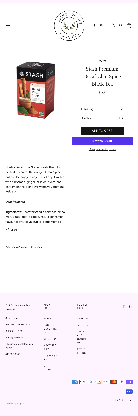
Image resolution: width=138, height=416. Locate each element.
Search (82, 318)
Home (48, 318)
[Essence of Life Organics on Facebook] (94, 26)
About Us (84, 325)
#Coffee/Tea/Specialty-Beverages (23, 247)
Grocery (50, 339)
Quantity (86, 118)
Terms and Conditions (84, 337)
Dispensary (50, 357)
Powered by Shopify (14, 403)
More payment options (102, 149)
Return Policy (82, 351)
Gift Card (47, 367)
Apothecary (50, 347)
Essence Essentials (50, 329)
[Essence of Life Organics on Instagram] (101, 26)
